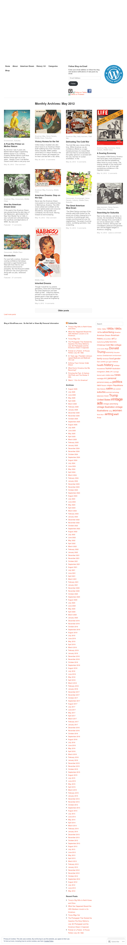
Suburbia (17, 140)
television (100, 396)
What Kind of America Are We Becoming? (79, 369)
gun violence (113, 361)
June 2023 (72, 502)
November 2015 (73, 766)
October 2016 (73, 733)
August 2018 (72, 668)
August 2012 (72, 882)
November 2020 (73, 591)
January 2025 (73, 445)
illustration (116, 368)
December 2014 (73, 799)
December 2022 (73, 519)
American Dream (27, 66)
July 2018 (71, 671)
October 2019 (73, 626)
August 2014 (72, 810)
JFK (111, 372)
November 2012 (73, 873)
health (100, 365)
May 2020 (71, 609)
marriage (116, 372)
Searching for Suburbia (108, 212)
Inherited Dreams (43, 283)
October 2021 (73, 561)
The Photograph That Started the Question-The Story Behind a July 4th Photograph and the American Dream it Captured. (80, 345)
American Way (40, 136)
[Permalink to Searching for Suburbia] (110, 193)
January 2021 (73, 585)
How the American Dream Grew (12, 205)
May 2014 (71, 819)
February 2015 (73, 793)
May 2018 (71, 677)
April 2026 (71, 401)
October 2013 (73, 840)
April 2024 (71, 472)
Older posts (63, 310)
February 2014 (73, 828)
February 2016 (73, 757)
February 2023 (73, 513)
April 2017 (71, 715)
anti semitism (107, 339)
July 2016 (71, 742)
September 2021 (74, 564)
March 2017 (72, 718)
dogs (107, 348)
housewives (101, 368)
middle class (109, 375)
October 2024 (73, 454)
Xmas (99, 417)
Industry (75, 200)
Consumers (70, 198)
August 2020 (72, 600)
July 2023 (71, 499)
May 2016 (71, 748)
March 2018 (72, 683)
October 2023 (73, 490)
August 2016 (72, 739)
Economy (111, 148)
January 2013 (73, 867)
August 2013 (72, 846)
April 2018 (71, 680)
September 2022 (74, 528)
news (117, 374)
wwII (116, 414)
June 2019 (72, 638)
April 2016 (71, 751)
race (99, 385)
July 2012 (71, 885)
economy (109, 352)
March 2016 (72, 754)
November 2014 (73, 802)
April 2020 (71, 611)
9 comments (49, 303)
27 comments (17, 277)
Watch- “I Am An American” (78, 380)
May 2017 (71, 712)
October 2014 (73, 805)
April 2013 (71, 858)
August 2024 (72, 460)
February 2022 (73, 549)
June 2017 (72, 710)
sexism (118, 389)
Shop (7, 70)
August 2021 (72, 567)
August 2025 (72, 424)
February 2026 (73, 407)
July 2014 (71, 813)
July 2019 (71, 635)
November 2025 (73, 415)
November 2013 (73, 837)
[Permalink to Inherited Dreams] (48, 252)
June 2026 (72, 395)
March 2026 (72, 404)
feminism (106, 359)
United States (104, 399)
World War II (100, 414)
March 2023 (72, 511)
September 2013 (74, 843)
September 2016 (74, 736)
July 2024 (71, 463)
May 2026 (71, 398)
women (117, 410)
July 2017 (71, 707)
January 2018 (73, 689)
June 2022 (72, 537)
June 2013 (72, 852)
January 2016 (73, 760)
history (108, 364)
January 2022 (73, 552)
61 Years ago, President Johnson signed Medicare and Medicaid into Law (80, 358)
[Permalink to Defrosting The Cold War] (79, 122)
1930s (99, 329)
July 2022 (71, 534)
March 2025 (72, 439)
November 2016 (73, 730)
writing (109, 414)
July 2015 (71, 778)
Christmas (101, 345)
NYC (105, 378)
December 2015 (73, 763)
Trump (113, 395)
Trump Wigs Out (74, 338)
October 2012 (73, 876)
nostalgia (100, 378)
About (15, 66)
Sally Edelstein (101, 389)
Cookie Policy (48, 941)
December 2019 (73, 620)
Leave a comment (114, 232)
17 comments (17, 225)
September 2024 (74, 457)
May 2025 (71, 433)
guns (107, 362)
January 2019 (73, 653)
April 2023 (71, 508)
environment (117, 355)
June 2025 (72, 430)
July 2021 (71, 570)
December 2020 (73, 588)
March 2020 (72, 614)
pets (110, 382)
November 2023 (73, 487)
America (117, 332)
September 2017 (74, 701)
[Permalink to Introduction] (17, 242)
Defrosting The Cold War (77, 141)
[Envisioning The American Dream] (63, 33)
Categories (53, 66)
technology (115, 392)
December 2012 (73, 870)
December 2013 (73, 834)
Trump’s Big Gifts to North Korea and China (80, 327)
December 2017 (73, 692)
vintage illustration (106, 406)
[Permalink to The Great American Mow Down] (79, 183)
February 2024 (73, 478)
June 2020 (72, 606)
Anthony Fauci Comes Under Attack (78, 364)
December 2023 (73, 484)
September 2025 (74, 421)
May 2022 (71, 540)
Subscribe (72, 323)
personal (112, 378)
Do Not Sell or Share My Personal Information (41, 323)
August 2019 (72, 632)
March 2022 (72, 546)
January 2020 (73, 617)
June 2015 (72, 781)
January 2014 (73, 831)
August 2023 (72, 496)
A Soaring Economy (106, 153)
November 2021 (73, 558)
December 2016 (73, 727)
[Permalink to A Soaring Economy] (110, 127)
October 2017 (73, 698)
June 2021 (72, 573)
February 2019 (73, 650)
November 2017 (73, 695)
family (99, 358)
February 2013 (73, 864)
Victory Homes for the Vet (47, 141)
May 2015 (71, 784)
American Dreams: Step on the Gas (47, 196)
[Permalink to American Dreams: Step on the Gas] (48, 178)
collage (117, 344)
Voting (110, 411)
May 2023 (71, 505)
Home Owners (51, 136)
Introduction (10, 255)
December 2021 (73, 555)
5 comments (81, 162)
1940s (104, 329)
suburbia (101, 391)
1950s (110, 328)
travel (106, 396)
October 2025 (73, 418)
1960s (118, 328)
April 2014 (71, 822)
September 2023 (74, 493)
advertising (108, 332)
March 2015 (72, 790)
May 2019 (71, 641)
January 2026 (73, 410)
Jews (108, 371)
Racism (103, 385)
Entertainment (107, 355)
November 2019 (73, 623)
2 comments (50, 159)
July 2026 (71, 392)
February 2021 (73, 582)
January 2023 (73, 516)
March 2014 (72, 825)
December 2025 (73, 412)
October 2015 (73, 769)
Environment (8, 140)
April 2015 (71, 787)
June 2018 (72, 674)
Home (7, 66)
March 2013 (72, 861)
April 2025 (71, 436)
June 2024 (72, 466)
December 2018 (73, 656)
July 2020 (71, 603)
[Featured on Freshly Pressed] (113, 83)
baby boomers (82, 136)
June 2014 (72, 816)
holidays (116, 365)
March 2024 (72, 475)
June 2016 (72, 745)
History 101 (41, 66)
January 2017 (73, 724)
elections (99, 355)
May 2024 (71, 469)
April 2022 (71, 543)
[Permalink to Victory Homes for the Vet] (48, 121)
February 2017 (73, 721)
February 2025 (73, 442)
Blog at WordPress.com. (13, 323)
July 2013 (71, 849)
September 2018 (74, 665)
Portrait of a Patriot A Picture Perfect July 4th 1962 (79, 352)
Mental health (101, 375)
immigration (101, 372)
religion (110, 385)
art (113, 338)
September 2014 (74, 808)
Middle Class (39, 138)
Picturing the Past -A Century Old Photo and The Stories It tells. (78, 375)
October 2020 (73, 594)
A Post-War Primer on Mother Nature (14, 145)
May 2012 (71, 891)
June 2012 (72, 888)
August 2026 (72, 389)
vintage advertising (110, 403)
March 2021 (72, 579)
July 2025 (71, 427)
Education (117, 352)
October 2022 (73, 525)
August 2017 (72, 704)
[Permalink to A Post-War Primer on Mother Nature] (17, 124)
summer (109, 392)
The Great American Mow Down (75, 206)
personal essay (103, 382)
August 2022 (72, 531)
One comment (20, 164)
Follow (73, 83)
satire (109, 388)
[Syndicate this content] (67, 323)
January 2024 (73, 481)
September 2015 (74, 772)
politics (117, 381)
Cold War (110, 344)
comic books (100, 349)
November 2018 (73, 659)
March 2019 (72, 647)
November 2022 (73, 522)
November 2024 (73, 451)
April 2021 (71, 576)
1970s (99, 332)
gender (117, 358)
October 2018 (73, 662)
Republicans (118, 385)
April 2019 (71, 644)
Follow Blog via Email (77, 66)
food (111, 358)
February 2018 (73, 686)
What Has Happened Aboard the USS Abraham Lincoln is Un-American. (79, 333)
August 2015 (72, 775)
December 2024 (73, 448)
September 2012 (74, 879)
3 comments (81, 228)
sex (114, 389)
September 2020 (74, 597)
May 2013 (71, 855)
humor (109, 368)
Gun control (101, 361)
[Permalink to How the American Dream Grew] (17, 185)
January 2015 (73, 796)
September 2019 (74, 629)
